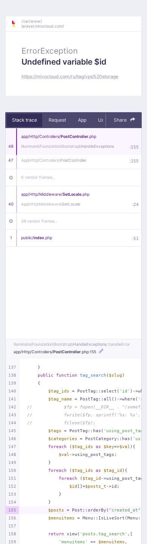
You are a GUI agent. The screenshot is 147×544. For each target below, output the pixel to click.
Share (121, 120)
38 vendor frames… (39, 221)
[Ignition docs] (16, 23)
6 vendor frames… (38, 177)
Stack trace (24, 120)
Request (57, 120)
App (82, 120)
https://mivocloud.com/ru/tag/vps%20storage (69, 76)
